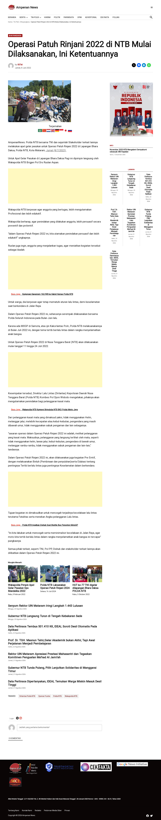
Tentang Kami (13, 810)
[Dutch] (49, 130)
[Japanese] (66, 130)
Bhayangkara (25, 22)
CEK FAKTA (104, 17)
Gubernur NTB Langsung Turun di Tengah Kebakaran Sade (45, 616)
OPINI (79, 17)
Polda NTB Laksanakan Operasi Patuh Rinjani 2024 (55, 586)
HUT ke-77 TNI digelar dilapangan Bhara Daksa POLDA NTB (85, 587)
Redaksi (38, 810)
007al (20, 64)
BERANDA (12, 17)
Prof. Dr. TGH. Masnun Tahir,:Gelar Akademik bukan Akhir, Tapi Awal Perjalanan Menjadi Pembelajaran (51, 642)
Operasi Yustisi (44, 696)
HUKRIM (47, 17)
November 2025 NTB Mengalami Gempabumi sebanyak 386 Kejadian (128, 151)
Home (10, 22)
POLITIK (57, 17)
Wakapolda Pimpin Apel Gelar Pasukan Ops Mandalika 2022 (21, 587)
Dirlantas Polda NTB (27, 696)
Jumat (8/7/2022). (56, 150)
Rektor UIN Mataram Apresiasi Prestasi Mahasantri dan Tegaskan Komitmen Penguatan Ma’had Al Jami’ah (50, 655)
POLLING (116, 17)
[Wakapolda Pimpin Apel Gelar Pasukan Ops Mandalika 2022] (23, 573)
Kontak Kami (27, 810)
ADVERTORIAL (91, 17)
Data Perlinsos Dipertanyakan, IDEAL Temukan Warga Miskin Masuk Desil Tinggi (55, 683)
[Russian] (70, 130)
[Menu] (151, 7)
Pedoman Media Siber (53, 810)
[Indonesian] (61, 130)
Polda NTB (57, 696)
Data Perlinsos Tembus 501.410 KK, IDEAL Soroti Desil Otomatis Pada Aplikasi (52, 628)
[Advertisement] (55, 186)
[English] (53, 130)
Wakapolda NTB (71, 696)
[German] (57, 130)
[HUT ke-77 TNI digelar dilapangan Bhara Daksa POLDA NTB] (87, 573)
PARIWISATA (69, 17)
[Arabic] (40, 130)
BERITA (23, 17)
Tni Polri (16, 22)
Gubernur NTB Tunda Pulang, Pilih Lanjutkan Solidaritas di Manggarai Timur (52, 669)
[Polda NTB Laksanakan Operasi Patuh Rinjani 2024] (55, 573)
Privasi (67, 810)
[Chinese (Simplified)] (44, 130)
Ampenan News (27, 7)
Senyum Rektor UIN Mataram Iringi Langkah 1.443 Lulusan (45, 605)
